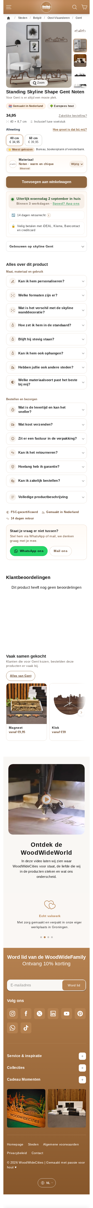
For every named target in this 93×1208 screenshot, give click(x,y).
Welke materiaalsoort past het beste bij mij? (47, 382)
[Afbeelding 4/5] (80, 75)
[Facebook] (26, 1013)
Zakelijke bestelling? (73, 115)
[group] (39, 55)
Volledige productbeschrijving (43, 497)
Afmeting (46, 129)
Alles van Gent (20, 676)
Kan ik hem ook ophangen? (40, 353)
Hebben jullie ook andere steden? (45, 367)
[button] (41, 937)
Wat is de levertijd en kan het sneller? (42, 410)
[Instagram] (12, 1013)
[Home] (9, 18)
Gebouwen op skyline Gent (31, 246)
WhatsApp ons (32, 551)
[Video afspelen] (47, 799)
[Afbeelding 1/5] (80, 30)
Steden (33, 1144)
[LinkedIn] (53, 1013)
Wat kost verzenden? (35, 424)
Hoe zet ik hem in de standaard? (44, 325)
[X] (39, 1013)
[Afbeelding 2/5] (80, 45)
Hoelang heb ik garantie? (38, 466)
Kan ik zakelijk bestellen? (39, 480)
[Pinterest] (80, 1013)
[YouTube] (66, 1013)
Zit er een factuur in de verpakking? (47, 438)
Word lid (74, 985)
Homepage (15, 1144)
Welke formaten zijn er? (37, 295)
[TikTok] (26, 1027)
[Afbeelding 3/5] (80, 60)
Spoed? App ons (66, 203)
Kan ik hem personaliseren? (41, 281)
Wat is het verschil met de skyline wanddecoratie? (45, 310)
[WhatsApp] (12, 1027)
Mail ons (60, 551)
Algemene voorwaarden (61, 1144)
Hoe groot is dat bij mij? (70, 129)
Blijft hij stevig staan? (36, 339)
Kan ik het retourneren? (38, 452)
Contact (37, 1153)
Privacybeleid (17, 1153)
